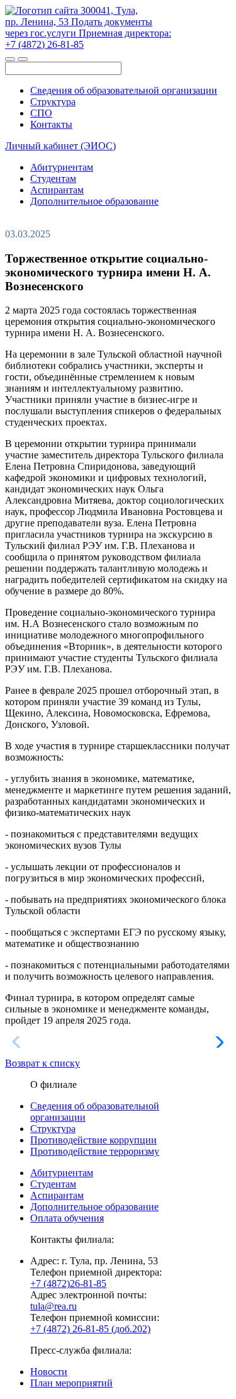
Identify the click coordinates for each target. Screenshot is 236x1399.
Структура (53, 101)
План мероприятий (71, 1383)
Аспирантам (57, 189)
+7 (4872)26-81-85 (68, 1283)
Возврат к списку (42, 1063)
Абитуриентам (61, 167)
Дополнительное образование (94, 201)
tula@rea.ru (53, 1306)
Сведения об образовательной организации (123, 90)
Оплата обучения (67, 1218)
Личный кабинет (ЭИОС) (60, 145)
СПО (41, 113)
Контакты (51, 124)
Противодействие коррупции (93, 1140)
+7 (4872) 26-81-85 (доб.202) (90, 1328)
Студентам (53, 178)
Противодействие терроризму (94, 1151)
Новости (48, 1371)
